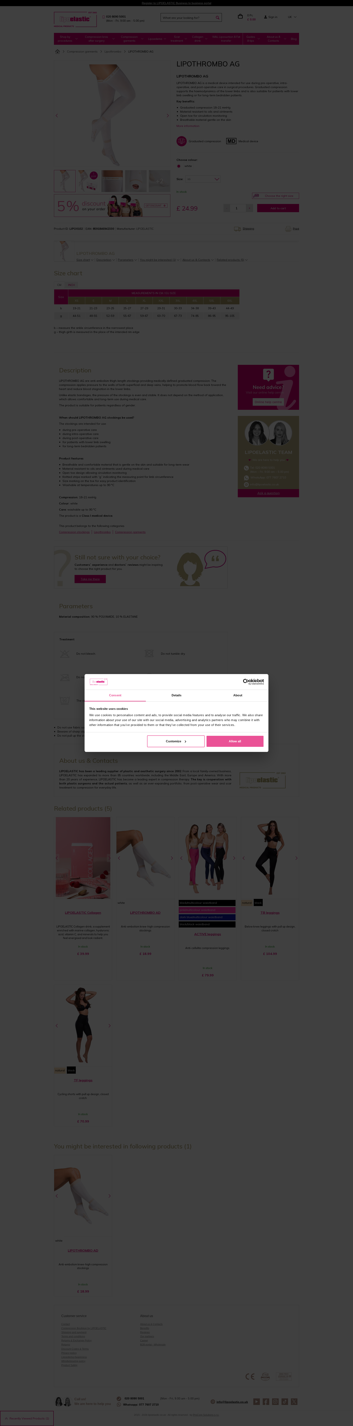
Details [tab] (177, 695)
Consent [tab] (115, 695)
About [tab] (237, 695)
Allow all (235, 741)
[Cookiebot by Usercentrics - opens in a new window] (246, 682)
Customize (173, 741)
